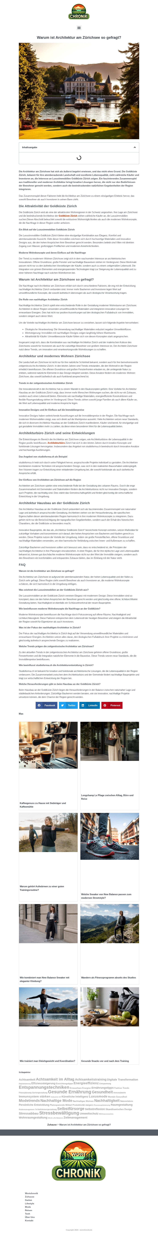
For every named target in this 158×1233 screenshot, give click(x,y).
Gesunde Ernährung (69, 1091)
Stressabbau (29, 1113)
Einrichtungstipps (64, 1083)
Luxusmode (98, 1096)
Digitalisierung (25, 1084)
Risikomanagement (27, 1109)
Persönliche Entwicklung (34, 1104)
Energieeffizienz (86, 1083)
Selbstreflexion (95, 1109)
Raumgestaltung (122, 1104)
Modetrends (29, 1100)
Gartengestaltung (39, 1093)
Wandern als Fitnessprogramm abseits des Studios (108, 977)
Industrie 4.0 (56, 1097)
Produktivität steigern (83, 1105)
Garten (28, 1200)
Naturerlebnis (126, 1101)
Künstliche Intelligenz (75, 1096)
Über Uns (30, 1217)
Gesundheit (102, 1092)
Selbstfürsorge (70, 1108)
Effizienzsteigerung (43, 1083)
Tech (27, 1213)
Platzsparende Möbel (61, 1105)
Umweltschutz (89, 1113)
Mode (28, 1207)
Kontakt (29, 1220)
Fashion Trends (121, 1088)
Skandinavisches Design (119, 1109)
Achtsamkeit (27, 1079)
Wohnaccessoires (106, 1114)
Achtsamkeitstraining (90, 1079)
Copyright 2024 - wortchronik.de (79, 1230)
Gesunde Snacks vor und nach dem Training (105, 1061)
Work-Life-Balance (55, 1118)
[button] (79, 27)
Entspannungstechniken (44, 1087)
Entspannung (105, 1084)
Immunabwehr (119, 1093)
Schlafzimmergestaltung (46, 1109)
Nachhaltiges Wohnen (83, 1101)
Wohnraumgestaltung (33, 1117)
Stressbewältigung (59, 1112)
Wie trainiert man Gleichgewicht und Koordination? (47, 1061)
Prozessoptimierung (102, 1105)
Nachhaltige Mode (56, 1100)
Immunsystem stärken (34, 1096)
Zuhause (52, 1124)
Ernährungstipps (102, 1087)
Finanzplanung (25, 1093)
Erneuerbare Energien (80, 1088)
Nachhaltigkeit (107, 1100)
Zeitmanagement (75, 1117)
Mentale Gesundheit (117, 1097)
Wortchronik (31, 1193)
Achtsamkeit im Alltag (55, 1079)
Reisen (28, 1210)
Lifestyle (29, 1203)
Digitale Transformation (122, 1079)
